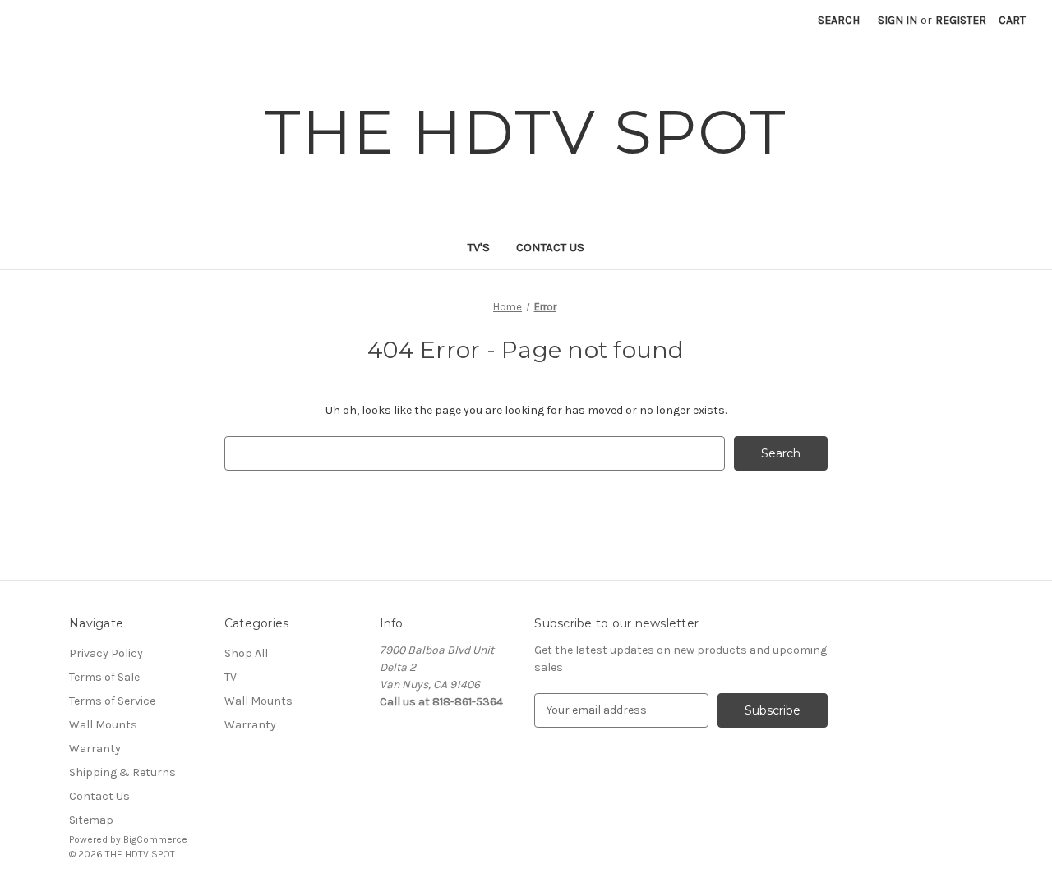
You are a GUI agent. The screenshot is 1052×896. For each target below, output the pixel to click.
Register (960, 20)
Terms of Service (112, 701)
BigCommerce (155, 839)
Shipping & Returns (122, 772)
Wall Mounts (103, 725)
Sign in (897, 20)
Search (839, 20)
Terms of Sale (104, 677)
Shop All (246, 653)
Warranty (95, 749)
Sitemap (91, 820)
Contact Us (550, 247)
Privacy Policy (106, 653)
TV (230, 677)
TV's (479, 247)
